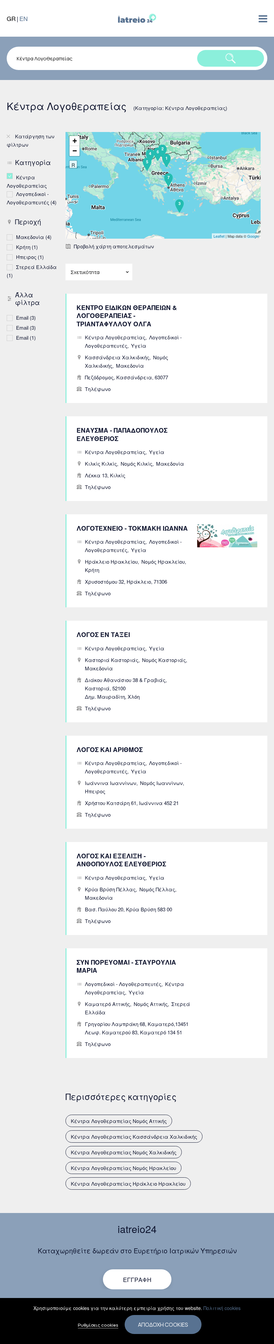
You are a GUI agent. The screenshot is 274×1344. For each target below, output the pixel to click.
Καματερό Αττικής (107, 1003)
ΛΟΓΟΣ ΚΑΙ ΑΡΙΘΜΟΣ (110, 749)
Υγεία (138, 345)
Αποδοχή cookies (163, 1324)
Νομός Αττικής (151, 1003)
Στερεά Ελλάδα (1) (33, 271)
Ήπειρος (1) (30, 256)
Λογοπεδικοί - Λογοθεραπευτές (123, 983)
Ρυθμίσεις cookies (98, 1325)
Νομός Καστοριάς (164, 659)
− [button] (75, 151)
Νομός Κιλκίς (136, 463)
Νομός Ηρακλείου (163, 561)
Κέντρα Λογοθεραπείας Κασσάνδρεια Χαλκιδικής (134, 1136)
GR (11, 18)
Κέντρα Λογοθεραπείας (115, 337)
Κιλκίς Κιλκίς (101, 463)
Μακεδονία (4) (33, 236)
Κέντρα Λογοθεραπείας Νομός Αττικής (119, 1120)
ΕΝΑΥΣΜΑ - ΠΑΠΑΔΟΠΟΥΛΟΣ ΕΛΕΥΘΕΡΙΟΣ (122, 434)
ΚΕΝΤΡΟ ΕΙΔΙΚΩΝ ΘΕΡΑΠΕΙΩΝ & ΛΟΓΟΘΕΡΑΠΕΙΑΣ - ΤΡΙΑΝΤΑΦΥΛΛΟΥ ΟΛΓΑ (127, 315)
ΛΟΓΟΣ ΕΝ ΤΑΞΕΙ (103, 634)
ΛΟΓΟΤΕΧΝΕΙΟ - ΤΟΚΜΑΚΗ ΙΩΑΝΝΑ (132, 528)
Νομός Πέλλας (157, 889)
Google (253, 236)
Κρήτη (92, 569)
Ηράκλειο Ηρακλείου (111, 561)
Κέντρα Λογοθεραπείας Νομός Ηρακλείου (123, 1167)
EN (23, 18)
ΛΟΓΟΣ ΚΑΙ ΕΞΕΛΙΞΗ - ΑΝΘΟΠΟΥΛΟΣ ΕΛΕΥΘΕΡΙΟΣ (121, 859)
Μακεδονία (130, 365)
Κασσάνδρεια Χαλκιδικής (117, 357)
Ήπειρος (95, 791)
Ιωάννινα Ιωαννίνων (110, 782)
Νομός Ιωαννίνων (161, 782)
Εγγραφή (137, 1279)
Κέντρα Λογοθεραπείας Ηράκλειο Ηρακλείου (128, 1183)
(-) (11, 176)
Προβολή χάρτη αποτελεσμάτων (114, 246)
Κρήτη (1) (27, 246)
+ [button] (75, 141)
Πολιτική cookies (222, 1308)
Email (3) (26, 317)
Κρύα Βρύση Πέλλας (110, 889)
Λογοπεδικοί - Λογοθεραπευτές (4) (33, 198)
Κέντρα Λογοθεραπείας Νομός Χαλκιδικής (123, 1152)
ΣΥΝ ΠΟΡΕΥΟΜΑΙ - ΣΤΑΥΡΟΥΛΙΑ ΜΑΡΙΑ (126, 966)
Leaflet (219, 236)
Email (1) (26, 337)
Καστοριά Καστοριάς (111, 659)
